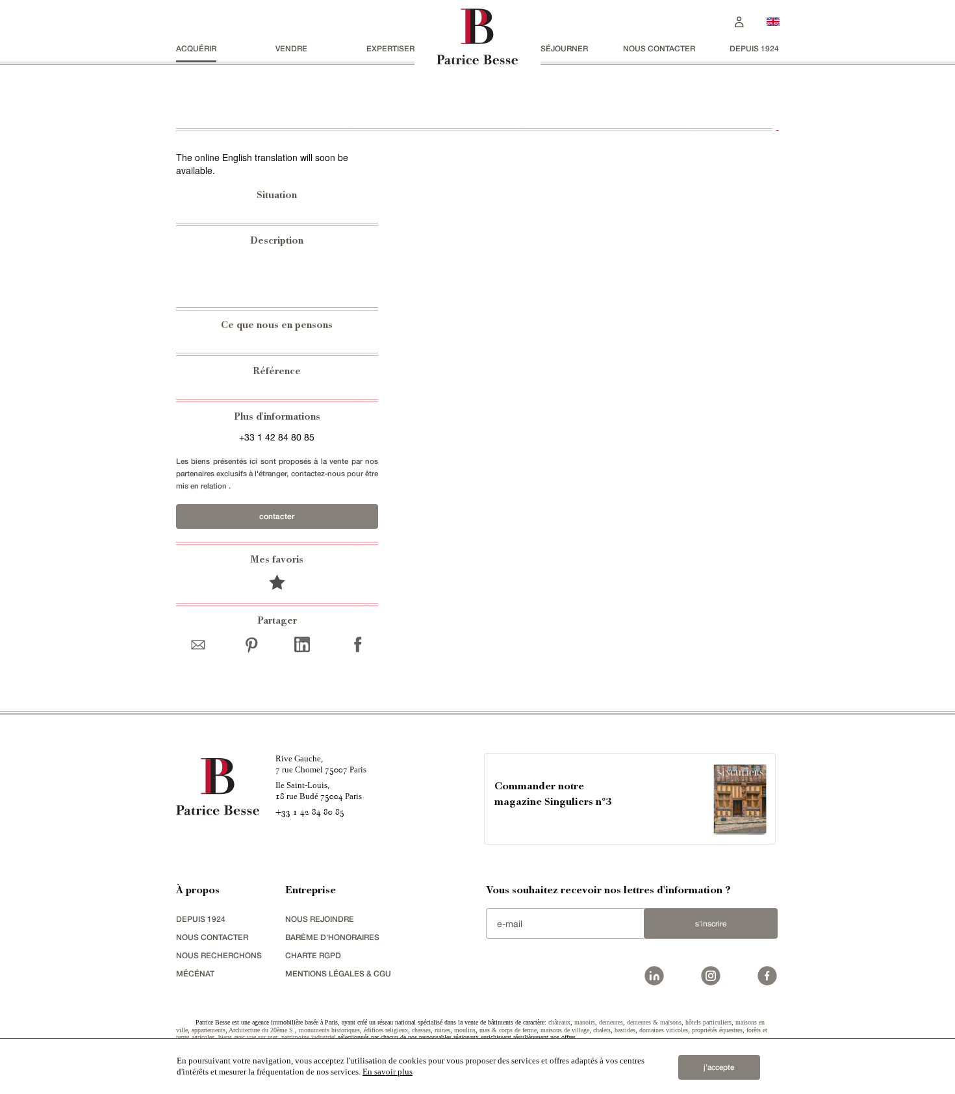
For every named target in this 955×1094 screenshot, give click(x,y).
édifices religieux (386, 1030)
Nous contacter (659, 48)
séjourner (564, 48)
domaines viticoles (663, 1030)
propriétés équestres (717, 1030)
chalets (602, 1030)
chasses (421, 1030)
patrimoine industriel (308, 1037)
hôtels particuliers (708, 1022)
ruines (442, 1030)
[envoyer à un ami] (201, 644)
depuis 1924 (754, 48)
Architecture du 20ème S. (262, 1030)
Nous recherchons (219, 955)
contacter (276, 516)
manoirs (584, 1022)
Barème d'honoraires (332, 937)
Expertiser (390, 48)
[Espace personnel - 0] (739, 20)
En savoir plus (388, 1071)
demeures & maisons (654, 1022)
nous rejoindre (319, 919)
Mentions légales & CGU (338, 973)
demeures (611, 1022)
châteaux (559, 1022)
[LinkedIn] (302, 644)
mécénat (195, 973)
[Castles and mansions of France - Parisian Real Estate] (773, 21)
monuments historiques (329, 1030)
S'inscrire (710, 923)
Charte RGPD (313, 955)
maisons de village (565, 1030)
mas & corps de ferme (508, 1030)
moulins (465, 1030)
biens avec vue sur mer (247, 1037)
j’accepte (719, 1067)
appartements (208, 1030)
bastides (625, 1030)
